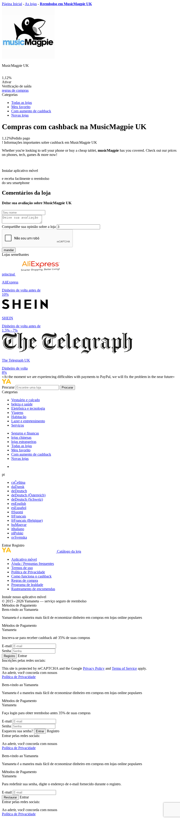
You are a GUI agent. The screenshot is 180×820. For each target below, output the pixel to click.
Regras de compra (24, 580)
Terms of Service (124, 668)
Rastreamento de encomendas (33, 589)
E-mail (7, 646)
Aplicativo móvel (24, 559)
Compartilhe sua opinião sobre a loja (29, 227)
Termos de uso (22, 568)
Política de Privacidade (28, 572)
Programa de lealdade (27, 585)
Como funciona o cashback (31, 576)
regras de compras (15, 90)
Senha (6, 651)
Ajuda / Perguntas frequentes (32, 564)
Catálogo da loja (69, 551)
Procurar (8, 387)
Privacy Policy (94, 668)
